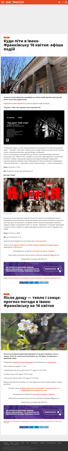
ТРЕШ (27, 443)
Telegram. (51, 251)
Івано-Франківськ (14, 421)
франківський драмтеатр (52, 278)
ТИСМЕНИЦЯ (34, 443)
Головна (5, 443)
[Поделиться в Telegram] (34, 427)
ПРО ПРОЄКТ (15, 444)
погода (42, 421)
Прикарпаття (50, 421)
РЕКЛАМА (7, 444)
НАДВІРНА (42, 443)
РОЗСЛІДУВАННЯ (51, 443)
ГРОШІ (22, 443)
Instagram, (44, 251)
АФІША (59, 443)
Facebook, (36, 251)
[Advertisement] (34, 19)
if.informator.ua (11, 449)
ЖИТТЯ (12, 443)
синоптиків (52, 362)
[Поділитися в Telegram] (34, 282)
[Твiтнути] (44, 282)
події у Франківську (36, 278)
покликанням (41, 241)
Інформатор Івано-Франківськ (15, 103)
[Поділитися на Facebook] (24, 282)
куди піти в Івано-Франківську (18, 278)
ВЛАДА (17, 443)
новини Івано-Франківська (30, 421)
